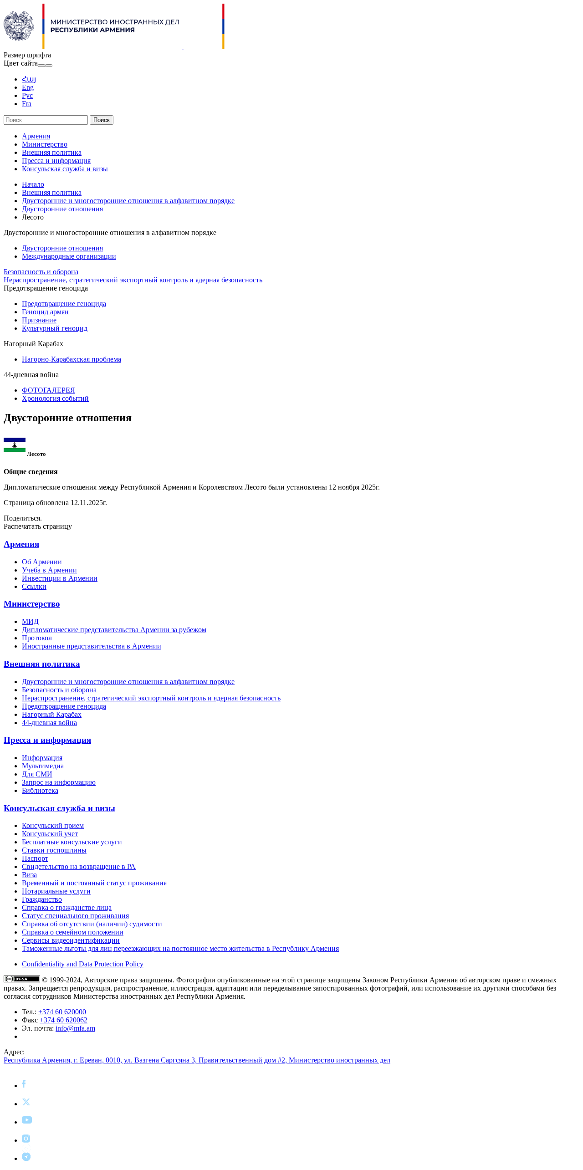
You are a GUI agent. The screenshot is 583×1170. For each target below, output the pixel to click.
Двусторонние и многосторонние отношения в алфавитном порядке (128, 200)
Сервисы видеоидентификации (71, 940)
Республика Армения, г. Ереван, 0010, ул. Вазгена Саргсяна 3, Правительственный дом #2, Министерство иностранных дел (197, 1060)
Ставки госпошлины (54, 850)
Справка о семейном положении (72, 932)
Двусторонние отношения (62, 209)
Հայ (29, 79)
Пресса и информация (56, 160)
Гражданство (42, 899)
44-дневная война (49, 722)
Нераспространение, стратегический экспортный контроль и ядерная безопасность (133, 280)
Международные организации (69, 256)
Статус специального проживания (75, 916)
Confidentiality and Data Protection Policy (82, 964)
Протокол (37, 638)
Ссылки (34, 586)
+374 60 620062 (63, 1020)
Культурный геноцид (54, 328)
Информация (42, 757)
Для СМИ (37, 774)
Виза (29, 875)
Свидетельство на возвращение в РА (79, 866)
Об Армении (42, 562)
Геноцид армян (45, 312)
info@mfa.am (75, 1028)
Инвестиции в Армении (59, 578)
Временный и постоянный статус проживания (94, 883)
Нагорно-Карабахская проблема (71, 359)
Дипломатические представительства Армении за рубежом (114, 630)
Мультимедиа (43, 766)
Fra (26, 103)
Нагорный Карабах (52, 714)
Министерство (44, 144)
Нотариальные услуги (56, 891)
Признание (39, 320)
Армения (36, 136)
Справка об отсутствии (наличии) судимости (92, 924)
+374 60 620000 (62, 1012)
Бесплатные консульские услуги (72, 842)
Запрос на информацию (59, 782)
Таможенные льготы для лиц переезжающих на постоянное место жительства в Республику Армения (180, 948)
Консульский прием (53, 825)
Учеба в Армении (49, 570)
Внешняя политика (52, 152)
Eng (28, 87)
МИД (30, 621)
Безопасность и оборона (41, 272)
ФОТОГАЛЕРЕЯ (48, 390)
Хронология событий (55, 398)
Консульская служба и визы (65, 169)
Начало (33, 184)
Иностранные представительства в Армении (91, 646)
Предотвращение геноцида (64, 303)
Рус (27, 95)
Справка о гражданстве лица (67, 907)
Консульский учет (50, 834)
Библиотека (40, 790)
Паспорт (35, 858)
